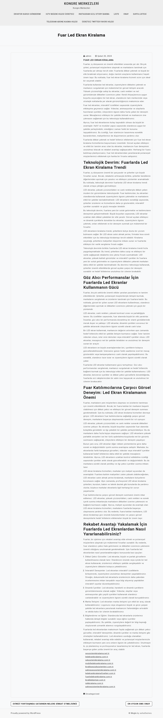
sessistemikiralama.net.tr (97, 653)
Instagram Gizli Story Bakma (94, 14)
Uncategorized (92, 694)
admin (88, 56)
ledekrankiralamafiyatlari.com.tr (100, 673)
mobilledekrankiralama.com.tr (99, 663)
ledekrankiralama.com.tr (96, 657)
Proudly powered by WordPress (26, 713)
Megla (134, 713)
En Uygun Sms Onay (139, 704)
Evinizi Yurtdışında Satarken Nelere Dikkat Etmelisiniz (45, 704)
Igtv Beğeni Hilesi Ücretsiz (60, 14)
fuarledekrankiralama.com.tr (98, 676)
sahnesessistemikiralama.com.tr (100, 670)
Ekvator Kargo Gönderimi (27, 14)
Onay (126, 14)
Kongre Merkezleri (81, 3)
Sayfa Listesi (140, 14)
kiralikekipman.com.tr (95, 680)
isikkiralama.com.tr (94, 683)
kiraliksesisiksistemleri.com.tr (99, 667)
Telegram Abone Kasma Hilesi (62, 22)
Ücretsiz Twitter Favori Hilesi (98, 22)
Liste (116, 14)
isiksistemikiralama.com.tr (97, 660)
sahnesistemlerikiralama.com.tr (100, 686)
